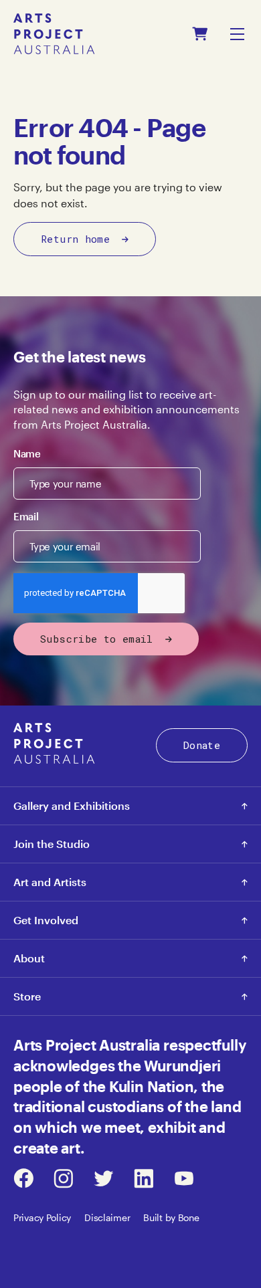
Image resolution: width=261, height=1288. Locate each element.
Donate (201, 745)
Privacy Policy (42, 1217)
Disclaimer (107, 1217)
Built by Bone (171, 1217)
